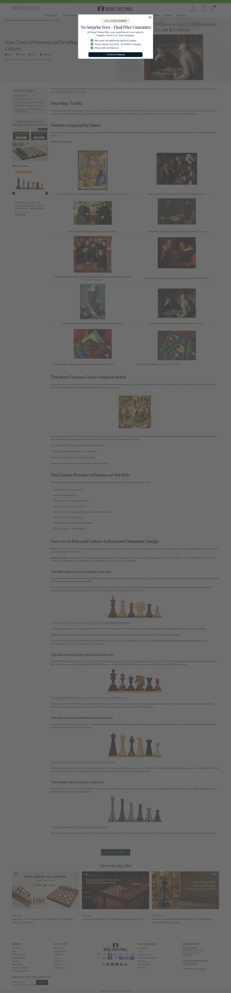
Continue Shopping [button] (116, 54)
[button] (150, 17)
